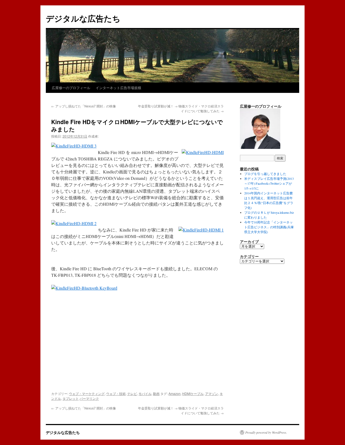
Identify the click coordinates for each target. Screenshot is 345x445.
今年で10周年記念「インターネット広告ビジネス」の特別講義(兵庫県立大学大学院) (269, 227)
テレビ (132, 393)
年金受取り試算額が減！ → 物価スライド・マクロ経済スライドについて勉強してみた (181, 108)
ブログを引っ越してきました (265, 173)
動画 (156, 393)
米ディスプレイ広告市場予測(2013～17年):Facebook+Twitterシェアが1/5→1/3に (269, 183)
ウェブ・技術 (116, 393)
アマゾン (211, 393)
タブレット (71, 398)
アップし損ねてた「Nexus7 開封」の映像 (83, 106)
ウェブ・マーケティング (87, 393)
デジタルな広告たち (83, 18)
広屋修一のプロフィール (71, 87)
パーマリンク (89, 398)
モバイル (145, 393)
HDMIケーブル (192, 393)
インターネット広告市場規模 (118, 87)
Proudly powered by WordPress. (266, 432)
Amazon (174, 393)
